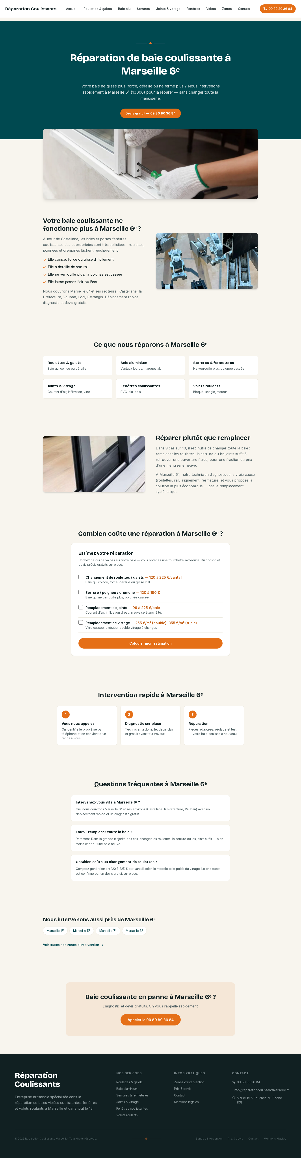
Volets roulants (127, 1115)
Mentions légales (186, 1102)
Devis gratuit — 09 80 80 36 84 (151, 113)
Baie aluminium (126, 1089)
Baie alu (124, 9)
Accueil (71, 9)
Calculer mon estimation (150, 643)
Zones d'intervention (189, 1082)
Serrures (143, 9)
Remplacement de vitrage (141, 623)
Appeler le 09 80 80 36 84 (151, 1020)
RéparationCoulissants (37, 1080)
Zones (227, 9)
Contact (244, 9)
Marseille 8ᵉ (134, 931)
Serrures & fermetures (132, 1095)
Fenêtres (193, 9)
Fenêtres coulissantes (132, 1108)
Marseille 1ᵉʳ (55, 931)
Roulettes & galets (98, 9)
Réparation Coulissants (30, 8)
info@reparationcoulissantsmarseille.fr (260, 1090)
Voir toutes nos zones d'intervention (71, 945)
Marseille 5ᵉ (81, 931)
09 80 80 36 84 (280, 9)
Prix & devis (182, 1089)
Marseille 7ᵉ (108, 931)
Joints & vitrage (168, 9)
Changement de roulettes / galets (133, 577)
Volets (211, 9)
